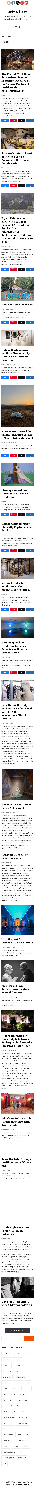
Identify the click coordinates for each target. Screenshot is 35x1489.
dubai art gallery (9, 1417)
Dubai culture (8, 1423)
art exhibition (8, 1371)
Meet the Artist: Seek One (17, 304)
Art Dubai (18, 1360)
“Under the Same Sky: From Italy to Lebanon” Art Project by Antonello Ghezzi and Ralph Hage (16, 1040)
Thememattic (23, 1484)
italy (27, 1435)
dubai (14, 1412)
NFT (21, 1452)
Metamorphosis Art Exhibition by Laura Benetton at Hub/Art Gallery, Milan (14, 647)
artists (5, 1388)
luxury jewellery (9, 1452)
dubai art (24, 1412)
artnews (27, 1388)
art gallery (20, 1371)
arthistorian (7, 1377)
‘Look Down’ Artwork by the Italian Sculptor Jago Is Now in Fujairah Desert (17, 435)
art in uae (19, 1383)
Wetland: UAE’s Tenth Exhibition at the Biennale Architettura (15, 586)
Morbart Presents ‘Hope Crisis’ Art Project (16, 806)
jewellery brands (20, 1440)
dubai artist (23, 1417)
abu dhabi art (8, 1354)
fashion (17, 1429)
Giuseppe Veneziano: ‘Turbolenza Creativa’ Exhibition (15, 494)
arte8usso (7, 1365)
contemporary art (9, 1394)
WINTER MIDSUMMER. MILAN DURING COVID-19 (16, 1303)
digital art (20, 1406)
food (19, 1435)
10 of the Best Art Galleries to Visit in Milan (17, 940)
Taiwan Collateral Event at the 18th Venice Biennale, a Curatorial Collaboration (16, 158)
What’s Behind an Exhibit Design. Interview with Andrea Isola (17, 1122)
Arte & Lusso (17, 11)
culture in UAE (8, 1406)
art (18, 1354)
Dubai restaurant (22, 1423)
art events (18, 1365)
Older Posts (17, 1331)
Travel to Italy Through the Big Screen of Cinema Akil (17, 1162)
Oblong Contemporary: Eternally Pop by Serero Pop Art (16, 527)
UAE (5, 1463)
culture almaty (8, 1400)
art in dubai (7, 1383)
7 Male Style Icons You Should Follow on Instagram (15, 1231)
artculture (7, 1360)
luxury (26, 1446)
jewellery (7, 1440)
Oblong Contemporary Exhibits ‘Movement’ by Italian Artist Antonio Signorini (15, 355)
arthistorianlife (20, 1377)
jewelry (6, 1446)
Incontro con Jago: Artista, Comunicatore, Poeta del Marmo (15, 989)
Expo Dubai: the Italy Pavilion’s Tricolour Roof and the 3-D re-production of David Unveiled (16, 711)
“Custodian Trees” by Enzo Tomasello (14, 856)
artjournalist (16, 1388)
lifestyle (16, 1446)
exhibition (7, 1429)
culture (22, 1394)
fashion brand (8, 1435)
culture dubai (22, 1400)
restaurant (22, 1458)
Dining (5, 1412)
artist (28, 1383)
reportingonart (9, 1458)
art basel (26, 1354)
